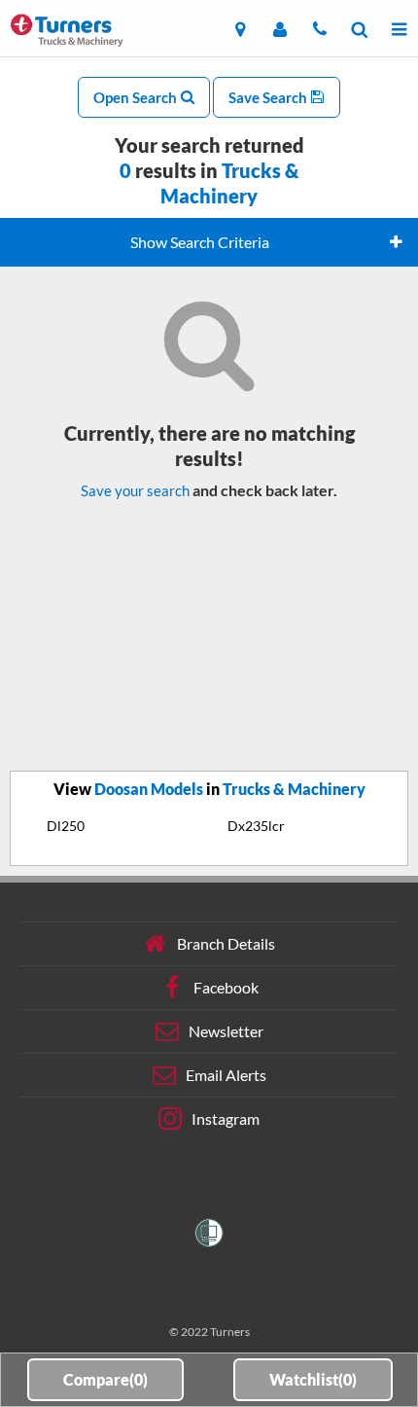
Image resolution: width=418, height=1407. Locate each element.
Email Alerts (226, 1074)
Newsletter (226, 1031)
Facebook (226, 987)
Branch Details (226, 943)
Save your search (135, 490)
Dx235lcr (256, 825)
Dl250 (66, 825)
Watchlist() (313, 1379)
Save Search (269, 97)
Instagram (226, 1118)
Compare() (105, 1379)
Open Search (136, 97)
